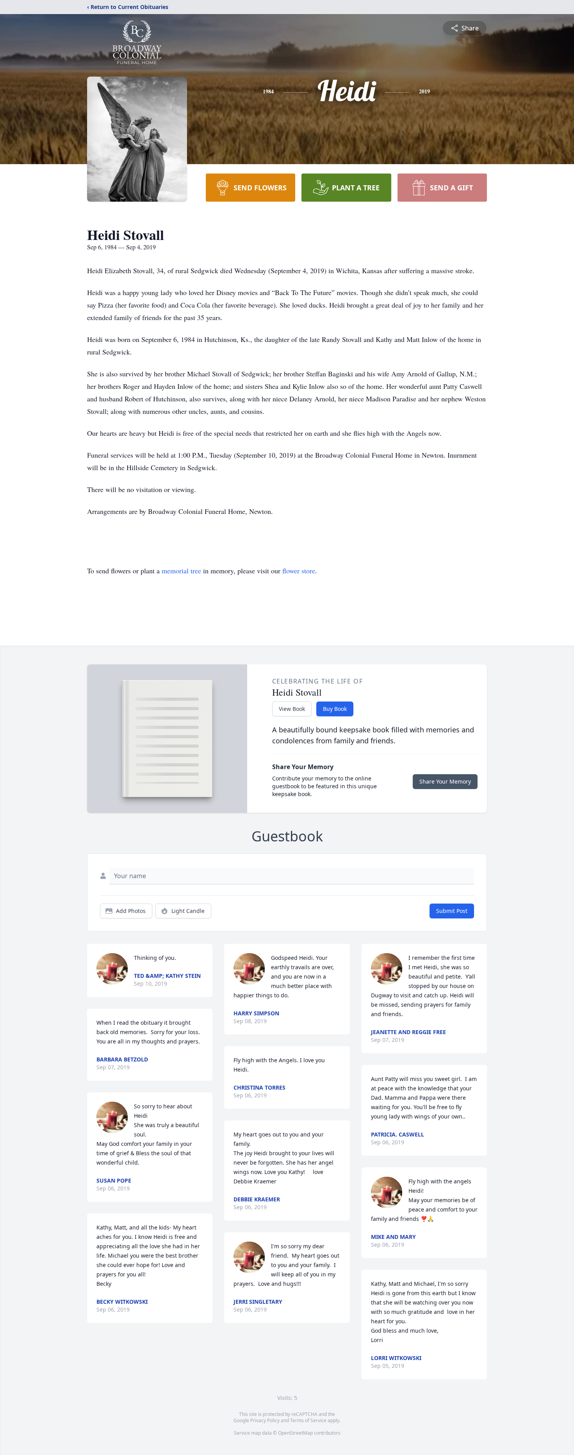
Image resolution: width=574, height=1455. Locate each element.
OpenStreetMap (295, 1433)
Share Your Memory (445, 781)
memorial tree (181, 570)
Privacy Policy (265, 1420)
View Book (292, 708)
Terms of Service (308, 1420)
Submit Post (451, 911)
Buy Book (335, 708)
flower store (298, 570)
